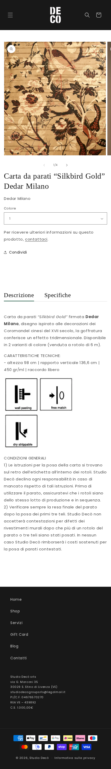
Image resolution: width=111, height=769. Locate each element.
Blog (14, 646)
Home (16, 599)
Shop (15, 611)
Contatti (18, 658)
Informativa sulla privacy (74, 758)
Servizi (16, 622)
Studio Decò (39, 758)
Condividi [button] (18, 252)
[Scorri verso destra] (67, 165)
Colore (10, 208)
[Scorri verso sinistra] (44, 165)
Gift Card (19, 634)
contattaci (36, 239)
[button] (10, 15)
